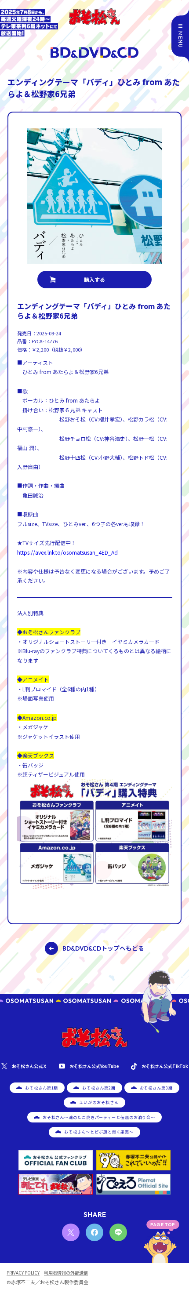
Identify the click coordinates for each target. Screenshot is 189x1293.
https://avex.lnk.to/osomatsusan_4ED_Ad (67, 552)
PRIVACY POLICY (23, 1272)
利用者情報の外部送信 (66, 1272)
